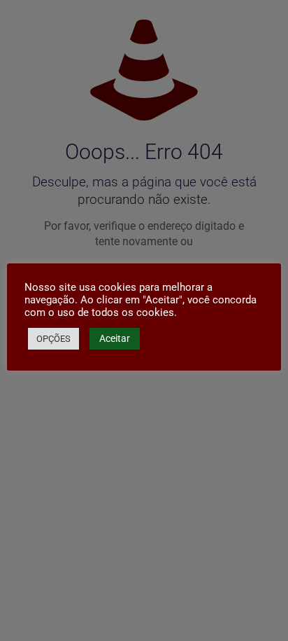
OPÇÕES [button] (53, 338)
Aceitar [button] (114, 338)
